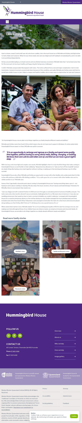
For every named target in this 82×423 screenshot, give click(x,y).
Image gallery (59, 356)
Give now (58, 331)
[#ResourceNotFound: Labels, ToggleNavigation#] (7, 22)
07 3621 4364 (15, 351)
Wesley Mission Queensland (71, 2)
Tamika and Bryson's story (61, 251)
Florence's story (20, 289)
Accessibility (46, 396)
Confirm (74, 416)
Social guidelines (47, 403)
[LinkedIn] (20, 335)
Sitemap (65, 388)
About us (58, 337)
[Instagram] (8, 335)
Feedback (66, 403)
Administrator (67, 396)
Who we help (59, 344)
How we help (59, 350)
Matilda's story (20, 251)
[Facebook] (14, 335)
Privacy (44, 388)
